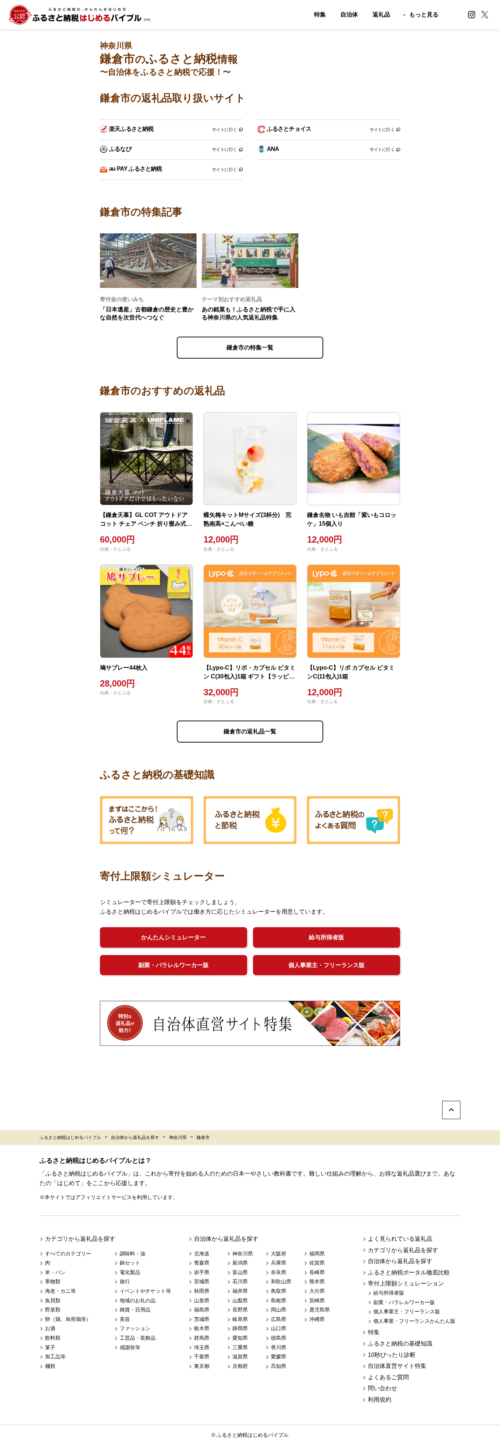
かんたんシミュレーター (173, 937)
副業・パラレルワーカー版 (173, 965)
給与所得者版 (326, 937)
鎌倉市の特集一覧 (250, 347)
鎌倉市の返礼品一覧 (250, 731)
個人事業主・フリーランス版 (326, 965)
